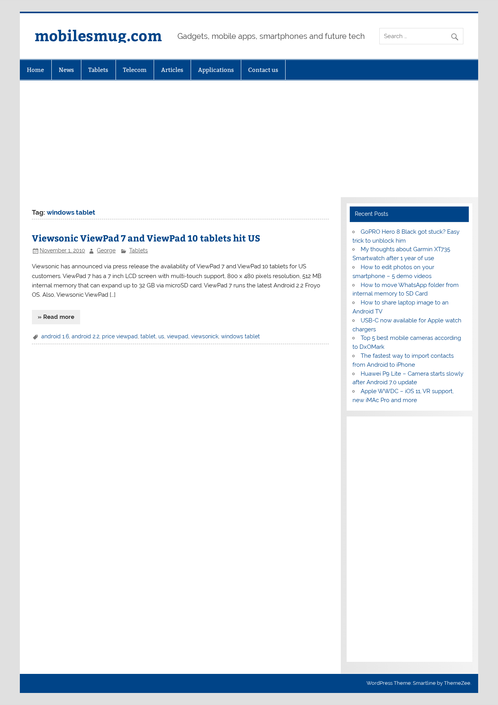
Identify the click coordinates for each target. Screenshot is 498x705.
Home (35, 69)
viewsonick (204, 336)
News (66, 69)
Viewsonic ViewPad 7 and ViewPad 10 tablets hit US (146, 238)
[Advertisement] (249, 138)
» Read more (56, 316)
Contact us (263, 69)
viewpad (177, 336)
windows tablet (240, 336)
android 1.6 (55, 336)
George (106, 250)
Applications (216, 69)
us (161, 336)
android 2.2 (85, 336)
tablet (148, 336)
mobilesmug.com (98, 35)
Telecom (135, 69)
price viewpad (120, 336)
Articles (172, 69)
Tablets (98, 69)
